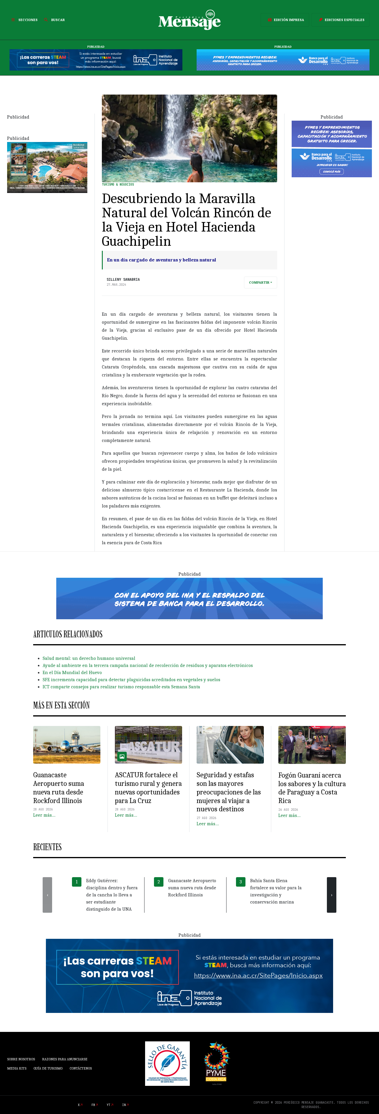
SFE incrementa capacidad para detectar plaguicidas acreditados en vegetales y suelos (131, 679)
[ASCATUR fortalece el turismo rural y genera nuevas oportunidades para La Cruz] (148, 745)
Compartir (259, 282)
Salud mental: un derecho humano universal (89, 658)
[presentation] (47, 895)
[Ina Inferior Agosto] (189, 975)
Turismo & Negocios (118, 184)
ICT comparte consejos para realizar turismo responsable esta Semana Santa (121, 687)
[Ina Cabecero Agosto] (95, 59)
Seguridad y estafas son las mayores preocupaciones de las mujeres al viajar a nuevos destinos (229, 792)
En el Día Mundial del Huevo (72, 672)
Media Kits (16, 1068)
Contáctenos (81, 1068)
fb (93, 1105)
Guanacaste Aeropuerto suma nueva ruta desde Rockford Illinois (58, 788)
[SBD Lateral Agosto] (332, 148)
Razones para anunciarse (64, 1059)
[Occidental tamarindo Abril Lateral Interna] (47, 167)
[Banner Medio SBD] (189, 598)
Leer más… (44, 815)
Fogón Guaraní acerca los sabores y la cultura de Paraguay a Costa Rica (312, 788)
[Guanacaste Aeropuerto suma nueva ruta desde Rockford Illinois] (66, 745)
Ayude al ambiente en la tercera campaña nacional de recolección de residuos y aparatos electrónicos (148, 665)
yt (108, 1105)
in (124, 1105)
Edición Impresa (289, 20)
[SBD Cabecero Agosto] (283, 59)
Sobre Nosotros (21, 1059)
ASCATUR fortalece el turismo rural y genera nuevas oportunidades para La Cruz (148, 788)
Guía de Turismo (47, 1068)
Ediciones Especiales (344, 20)
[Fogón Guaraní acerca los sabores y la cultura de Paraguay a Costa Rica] (312, 745)
